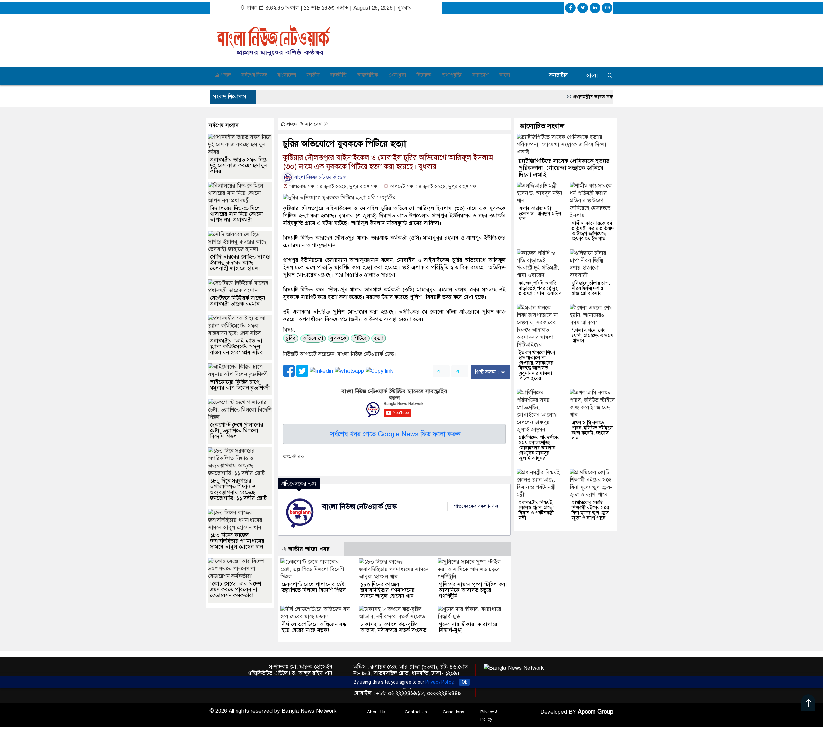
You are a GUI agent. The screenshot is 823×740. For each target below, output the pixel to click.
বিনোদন (424, 75)
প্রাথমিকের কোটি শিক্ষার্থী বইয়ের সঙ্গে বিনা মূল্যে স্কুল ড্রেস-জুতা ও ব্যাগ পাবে (591, 510)
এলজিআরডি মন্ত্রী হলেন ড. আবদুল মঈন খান (540, 213)
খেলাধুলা (397, 75)
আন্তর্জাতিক (367, 75)
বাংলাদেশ (286, 75)
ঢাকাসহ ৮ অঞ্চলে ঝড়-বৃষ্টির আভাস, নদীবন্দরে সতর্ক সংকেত (393, 627)
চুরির (290, 338)
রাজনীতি (338, 75)
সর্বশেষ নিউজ (254, 75)
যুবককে (338, 338)
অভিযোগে (313, 338)
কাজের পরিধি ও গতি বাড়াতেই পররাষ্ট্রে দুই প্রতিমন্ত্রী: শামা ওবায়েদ (540, 288)
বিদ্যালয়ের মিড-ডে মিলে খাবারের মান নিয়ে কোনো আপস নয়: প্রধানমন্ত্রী (236, 214)
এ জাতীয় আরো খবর (306, 549)
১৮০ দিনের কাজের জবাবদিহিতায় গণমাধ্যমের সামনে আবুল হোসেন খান (387, 590)
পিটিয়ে (360, 338)
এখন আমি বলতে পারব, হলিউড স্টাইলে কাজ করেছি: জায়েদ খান (592, 430)
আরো (504, 75)
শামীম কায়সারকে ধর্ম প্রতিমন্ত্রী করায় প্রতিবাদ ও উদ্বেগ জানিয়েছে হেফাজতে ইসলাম (593, 231)
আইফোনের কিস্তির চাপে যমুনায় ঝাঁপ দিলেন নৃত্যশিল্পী (240, 385)
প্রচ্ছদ (225, 75)
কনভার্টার (558, 75)
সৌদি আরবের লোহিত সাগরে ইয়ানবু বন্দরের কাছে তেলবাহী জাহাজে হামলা (240, 263)
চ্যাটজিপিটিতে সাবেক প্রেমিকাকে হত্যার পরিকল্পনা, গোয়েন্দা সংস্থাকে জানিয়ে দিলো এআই (564, 167)
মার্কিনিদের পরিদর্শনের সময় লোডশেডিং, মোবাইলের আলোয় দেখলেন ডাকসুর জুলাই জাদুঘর (539, 447)
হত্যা (379, 338)
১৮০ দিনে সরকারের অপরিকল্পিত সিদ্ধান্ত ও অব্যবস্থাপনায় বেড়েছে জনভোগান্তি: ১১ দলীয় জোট (238, 489)
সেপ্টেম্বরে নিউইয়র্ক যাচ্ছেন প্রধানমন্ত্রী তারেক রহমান (237, 301)
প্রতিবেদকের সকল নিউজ (476, 506)
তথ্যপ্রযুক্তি (452, 75)
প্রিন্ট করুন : (487, 372)
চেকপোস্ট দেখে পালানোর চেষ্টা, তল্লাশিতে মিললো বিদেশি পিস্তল (315, 587)
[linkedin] (595, 8)
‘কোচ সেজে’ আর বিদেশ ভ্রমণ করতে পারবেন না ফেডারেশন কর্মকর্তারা (235, 589)
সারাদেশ (480, 75)
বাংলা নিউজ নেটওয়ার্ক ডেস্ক (319, 177)
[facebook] (570, 8)
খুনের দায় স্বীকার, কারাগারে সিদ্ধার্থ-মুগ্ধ (468, 627)
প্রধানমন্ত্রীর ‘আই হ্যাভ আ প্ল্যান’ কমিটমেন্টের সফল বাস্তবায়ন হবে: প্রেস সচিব (236, 347)
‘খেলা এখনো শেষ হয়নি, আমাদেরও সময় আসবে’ (592, 335)
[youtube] (607, 8)
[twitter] (582, 8)
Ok (464, 682)
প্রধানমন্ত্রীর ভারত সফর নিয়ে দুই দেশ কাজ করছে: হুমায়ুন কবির (601, 97)
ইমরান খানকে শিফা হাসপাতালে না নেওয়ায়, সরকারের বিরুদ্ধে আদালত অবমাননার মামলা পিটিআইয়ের (537, 365)
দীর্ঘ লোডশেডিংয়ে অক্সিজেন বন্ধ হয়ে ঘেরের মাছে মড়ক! (314, 627)
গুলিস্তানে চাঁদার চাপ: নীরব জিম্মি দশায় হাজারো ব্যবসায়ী (591, 288)
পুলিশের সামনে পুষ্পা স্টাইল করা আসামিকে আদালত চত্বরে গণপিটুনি (473, 590)
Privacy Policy (439, 682)
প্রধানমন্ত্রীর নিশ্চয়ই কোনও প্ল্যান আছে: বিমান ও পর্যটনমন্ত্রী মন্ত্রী (536, 510)
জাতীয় (313, 75)
